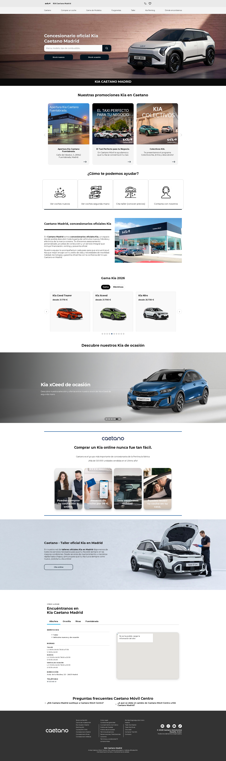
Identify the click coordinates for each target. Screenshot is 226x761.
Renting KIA (80, 727)
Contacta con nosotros (166, 204)
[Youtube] (174, 726)
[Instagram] (168, 726)
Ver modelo (70, 329)
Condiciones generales (107, 722)
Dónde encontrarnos (173, 10)
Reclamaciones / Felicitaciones (110, 734)
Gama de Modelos (93, 10)
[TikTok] (180, 726)
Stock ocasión (94, 57)
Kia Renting (150, 10)
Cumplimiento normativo (109, 725)
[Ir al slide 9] (121, 333)
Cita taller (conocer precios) (130, 204)
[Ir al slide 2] (104, 333)
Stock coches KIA (81, 720)
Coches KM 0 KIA (81, 729)
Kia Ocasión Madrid (82, 725)
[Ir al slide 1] (102, 333)
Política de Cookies (106, 727)
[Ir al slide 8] (118, 333)
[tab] (106, 419)
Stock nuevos (59, 57)
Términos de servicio (107, 732)
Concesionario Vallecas (83, 736)
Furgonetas (116, 10)
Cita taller (128, 729)
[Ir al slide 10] (123, 333)
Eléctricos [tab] (118, 287)
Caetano (47, 10)
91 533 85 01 (51, 681)
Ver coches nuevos (60, 204)
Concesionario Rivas (82, 734)
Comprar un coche (68, 10)
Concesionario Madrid (83, 732)
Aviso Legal (104, 720)
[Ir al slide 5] (111, 333)
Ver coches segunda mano (95, 204)
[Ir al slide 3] (107, 333)
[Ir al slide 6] (114, 333)
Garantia (103, 736)
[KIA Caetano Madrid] (47, 3)
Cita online (58, 567)
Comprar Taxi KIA (131, 732)
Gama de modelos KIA (83, 722)
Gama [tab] (106, 287)
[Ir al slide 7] (116, 333)
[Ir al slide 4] (109, 333)
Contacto (128, 734)
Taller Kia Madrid (130, 725)
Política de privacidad (107, 729)
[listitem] (113, 387)
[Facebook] (162, 726)
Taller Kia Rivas (130, 727)
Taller (133, 10)
